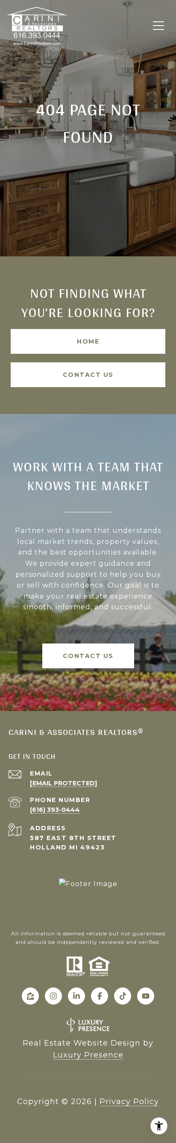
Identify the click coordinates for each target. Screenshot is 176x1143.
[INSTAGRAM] (53, 996)
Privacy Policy (129, 1101)
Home (88, 341)
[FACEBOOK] (99, 996)
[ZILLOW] (30, 996)
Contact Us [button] (88, 375)
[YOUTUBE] (145, 996)
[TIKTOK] (122, 996)
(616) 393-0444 (55, 810)
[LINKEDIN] (76, 996)
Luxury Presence (88, 1055)
